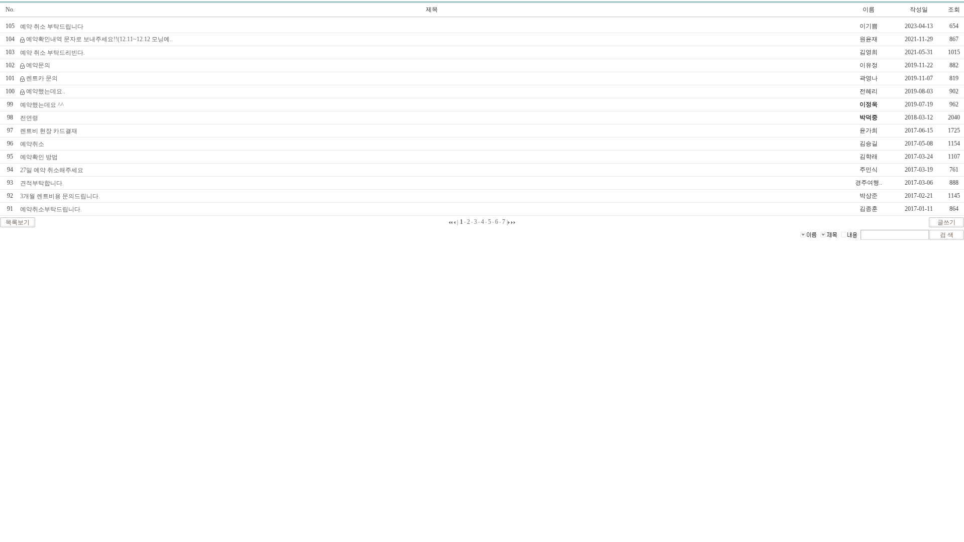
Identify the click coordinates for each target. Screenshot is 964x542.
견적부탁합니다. (42, 183)
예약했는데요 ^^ (42, 104)
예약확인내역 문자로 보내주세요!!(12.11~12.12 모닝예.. (99, 39)
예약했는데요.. (45, 91)
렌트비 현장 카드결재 (48, 130)
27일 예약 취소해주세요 (51, 170)
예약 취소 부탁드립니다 (51, 26)
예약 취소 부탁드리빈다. (52, 52)
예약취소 (32, 144)
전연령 (29, 117)
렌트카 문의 (42, 78)
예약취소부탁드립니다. (51, 209)
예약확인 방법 (39, 157)
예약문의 (38, 65)
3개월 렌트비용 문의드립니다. (60, 196)
